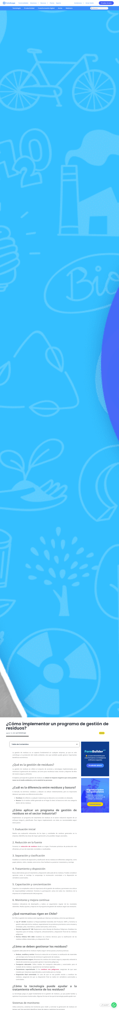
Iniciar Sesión (90, 3)
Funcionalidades (23, 3)
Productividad (29, 8)
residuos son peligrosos (50, 969)
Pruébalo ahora (95, 765)
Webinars (69, 8)
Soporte (58, 3)
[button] (77, 744)
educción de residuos (29, 846)
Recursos (43, 3)
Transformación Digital (46, 8)
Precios (52, 3)
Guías (60, 8)
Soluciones (33, 3)
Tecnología (16, 8)
